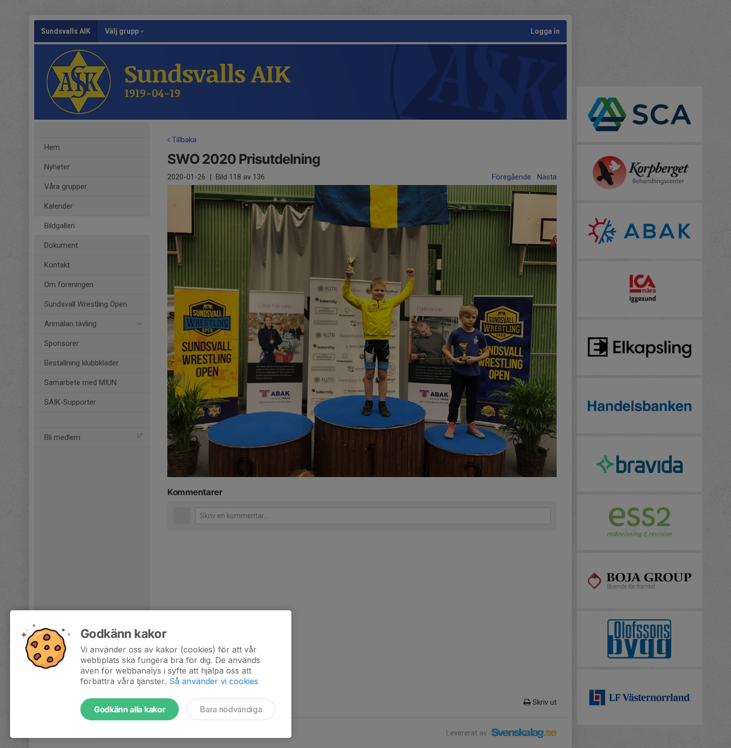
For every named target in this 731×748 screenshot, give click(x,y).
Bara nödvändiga (231, 709)
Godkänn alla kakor (129, 709)
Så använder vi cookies (213, 681)
